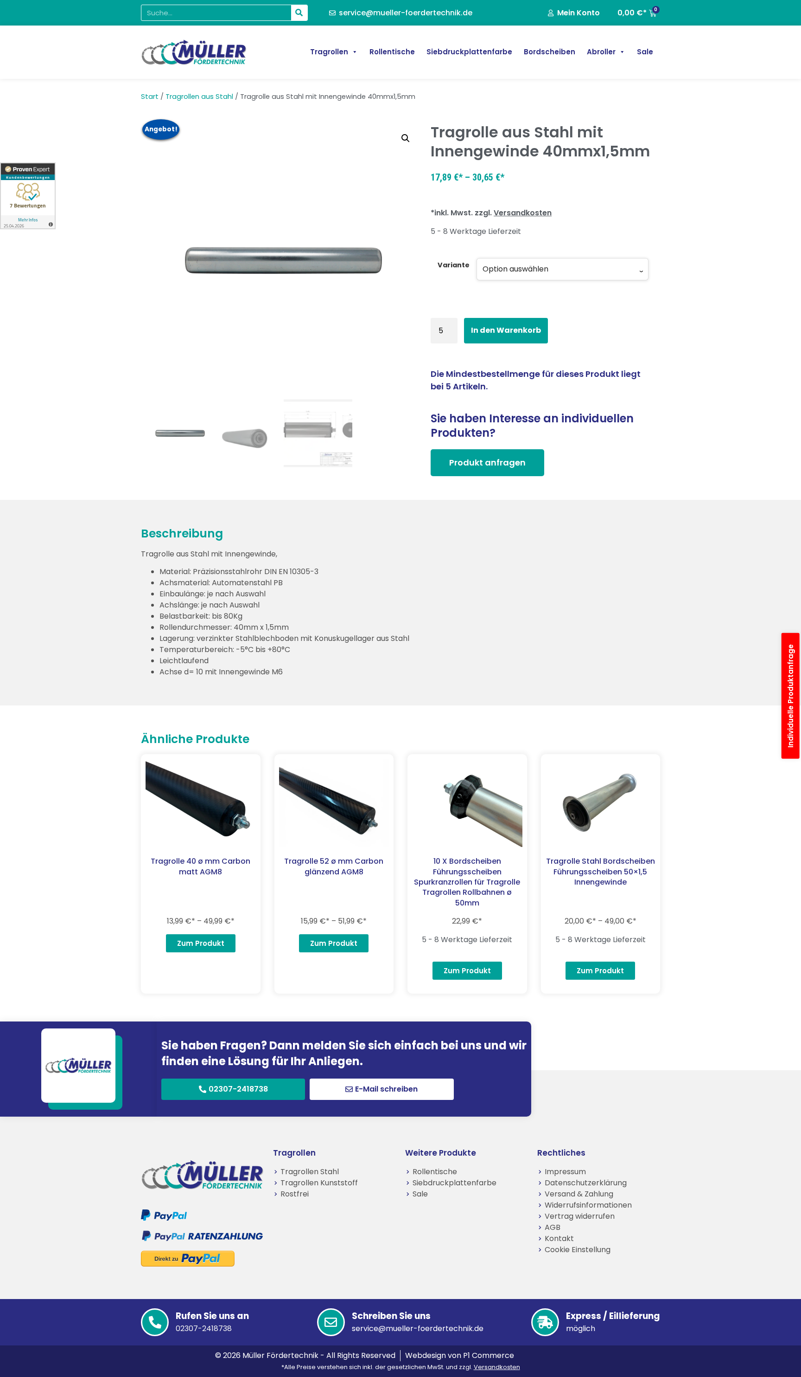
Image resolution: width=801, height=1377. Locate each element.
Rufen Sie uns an (212, 1316)
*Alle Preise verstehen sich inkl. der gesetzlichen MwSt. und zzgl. (400, 1367)
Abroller (601, 52)
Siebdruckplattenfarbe (469, 52)
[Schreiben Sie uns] (331, 1322)
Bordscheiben (549, 52)
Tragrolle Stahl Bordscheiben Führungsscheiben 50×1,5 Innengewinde (600, 871)
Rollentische (392, 52)
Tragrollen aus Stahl (199, 96)
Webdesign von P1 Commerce (459, 1355)
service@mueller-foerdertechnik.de (417, 1328)
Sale (645, 52)
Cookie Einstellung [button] (577, 1249)
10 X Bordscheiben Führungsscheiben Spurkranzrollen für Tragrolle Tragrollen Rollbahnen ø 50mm (467, 882)
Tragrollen (329, 52)
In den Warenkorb (506, 330)
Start (150, 96)
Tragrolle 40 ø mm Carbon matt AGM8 (200, 866)
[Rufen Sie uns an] (155, 1322)
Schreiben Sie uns (391, 1316)
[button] (405, 138)
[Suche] (299, 12)
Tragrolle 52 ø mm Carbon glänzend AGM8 (333, 866)
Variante (454, 265)
